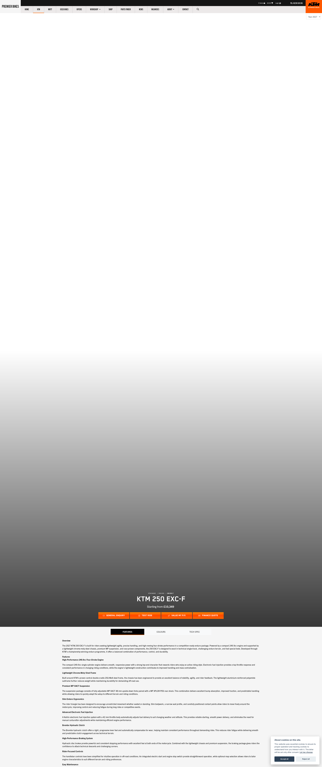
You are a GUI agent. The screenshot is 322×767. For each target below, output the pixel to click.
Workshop (94, 9)
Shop (111, 9)
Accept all (284, 759)
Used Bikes (64, 9)
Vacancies (155, 9)
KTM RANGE (152, 593)
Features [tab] (127, 631)
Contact (185, 9)
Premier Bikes (10, 6)
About (169, 9)
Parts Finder (126, 9)
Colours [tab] (161, 631)
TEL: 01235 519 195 (296, 3)
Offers (79, 9)
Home (27, 9)
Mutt (50, 9)
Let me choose (306, 752)
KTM (38, 9)
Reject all (306, 759)
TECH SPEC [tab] (194, 631)
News (141, 9)
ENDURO (161, 593)
